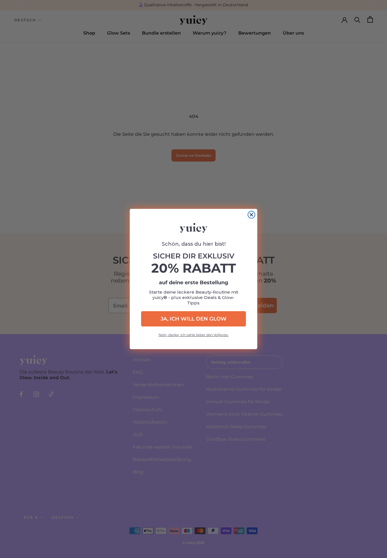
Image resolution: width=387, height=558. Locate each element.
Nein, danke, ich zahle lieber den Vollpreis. (194, 335)
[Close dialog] (251, 214)
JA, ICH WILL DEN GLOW (194, 319)
